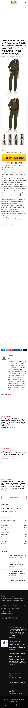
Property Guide (4, 536)
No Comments (19, 56)
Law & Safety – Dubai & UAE (7, 529)
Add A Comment (14, 497)
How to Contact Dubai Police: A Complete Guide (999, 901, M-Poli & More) (17, 573)
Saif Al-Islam (11, 356)
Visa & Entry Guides (5, 546)
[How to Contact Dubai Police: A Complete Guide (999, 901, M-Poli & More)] (4, 574)
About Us (8, 699)
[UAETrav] (14, 2)
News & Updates (5, 534)
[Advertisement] (14, 20)
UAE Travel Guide (5, 543)
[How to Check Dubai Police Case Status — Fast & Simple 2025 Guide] (4, 556)
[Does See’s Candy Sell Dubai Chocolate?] (4, 676)
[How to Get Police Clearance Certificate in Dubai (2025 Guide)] (4, 565)
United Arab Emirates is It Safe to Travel (12, 509)
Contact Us (15, 699)
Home (2, 36)
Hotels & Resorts (5, 527)
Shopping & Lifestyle (5, 539)
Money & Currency (5, 532)
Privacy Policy (14, 701)
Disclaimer (21, 699)
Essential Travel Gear (9, 36)
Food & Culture (4, 525)
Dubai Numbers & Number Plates (8, 520)
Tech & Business (4, 541)
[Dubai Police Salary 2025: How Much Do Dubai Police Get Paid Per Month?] (4, 583)
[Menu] (2, 2)
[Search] (26, 2)
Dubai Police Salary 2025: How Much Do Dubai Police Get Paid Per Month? (17, 582)
